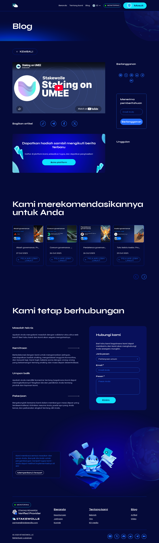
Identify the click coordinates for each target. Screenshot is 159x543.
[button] (99, 5)
